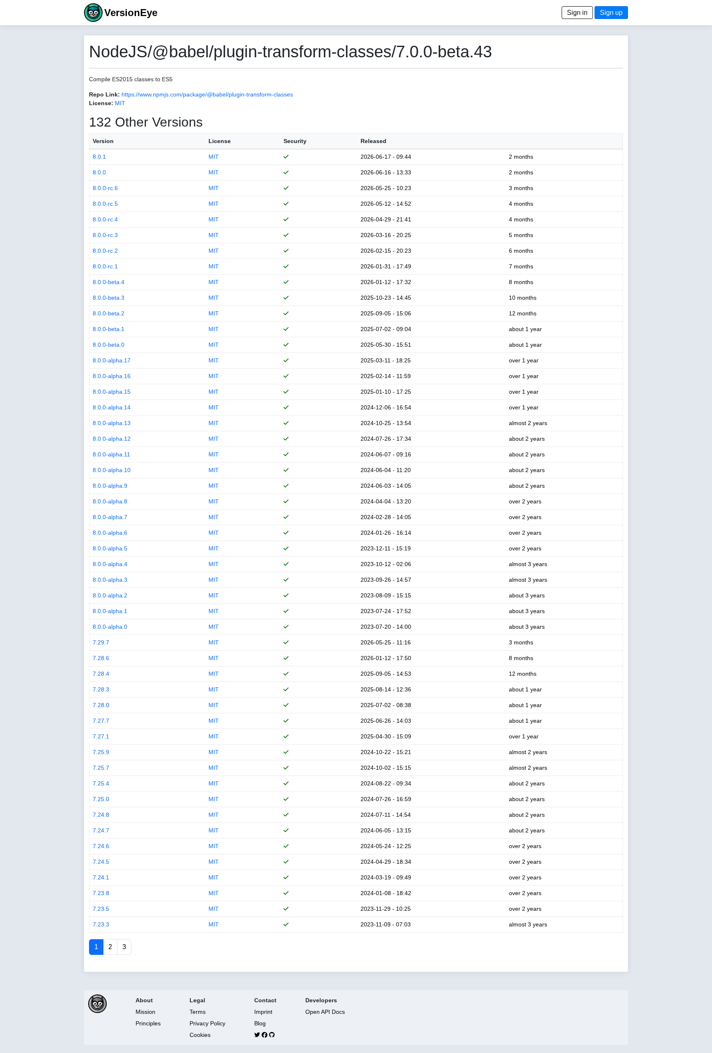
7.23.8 (101, 893)
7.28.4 (101, 673)
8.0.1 (99, 156)
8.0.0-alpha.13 (112, 423)
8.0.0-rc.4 (105, 219)
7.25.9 (101, 752)
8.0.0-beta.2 (108, 313)
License (219, 141)
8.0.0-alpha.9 (110, 485)
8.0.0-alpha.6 (110, 532)
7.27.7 (101, 720)
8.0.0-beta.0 (108, 344)
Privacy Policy (207, 1023)
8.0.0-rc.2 (105, 250)
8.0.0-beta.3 (108, 297)
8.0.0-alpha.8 (110, 501)
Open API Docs (325, 1011)
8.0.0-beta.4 (108, 282)
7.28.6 (101, 658)
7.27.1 (101, 736)
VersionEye (130, 12)
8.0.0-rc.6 (105, 188)
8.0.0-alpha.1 (110, 611)
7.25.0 (101, 799)
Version (103, 141)
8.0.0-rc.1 (105, 266)
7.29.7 (101, 642)
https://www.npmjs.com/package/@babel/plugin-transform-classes (207, 94)
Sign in (577, 12)
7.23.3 (101, 924)
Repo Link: (104, 94)
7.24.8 (101, 814)
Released (373, 141)
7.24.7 (101, 830)
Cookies (200, 1035)
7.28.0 (101, 705)
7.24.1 (101, 877)
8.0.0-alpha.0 (110, 626)
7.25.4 (101, 783)
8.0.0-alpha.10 (112, 470)
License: (101, 103)
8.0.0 (99, 172)
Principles (148, 1023)
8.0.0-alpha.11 (111, 454)
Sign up (611, 12)
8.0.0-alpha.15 (112, 391)
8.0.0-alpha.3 (110, 579)
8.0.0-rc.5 (105, 203)
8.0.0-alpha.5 (110, 548)
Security (295, 141)
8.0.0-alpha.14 (112, 407)
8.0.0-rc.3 (105, 235)
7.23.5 (101, 908)
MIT (120, 103)
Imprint (263, 1011)
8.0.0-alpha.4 (110, 564)
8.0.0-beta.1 (108, 329)
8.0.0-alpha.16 (112, 376)
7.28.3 (101, 689)
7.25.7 (101, 767)
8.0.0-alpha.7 (110, 517)
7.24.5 (101, 861)
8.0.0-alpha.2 (110, 595)
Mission (145, 1011)
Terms (198, 1011)
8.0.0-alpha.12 (112, 438)
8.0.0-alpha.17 (112, 360)
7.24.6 (101, 846)
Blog (260, 1023)
